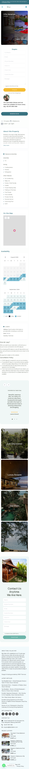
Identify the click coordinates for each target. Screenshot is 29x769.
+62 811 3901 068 (8, 724)
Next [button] (8, 384)
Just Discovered (14, 444)
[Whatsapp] (3, 765)
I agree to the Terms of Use (11, 86)
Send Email (14, 637)
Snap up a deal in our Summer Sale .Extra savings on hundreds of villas (14, 2)
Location (7, 326)
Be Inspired (14, 537)
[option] (14, 402)
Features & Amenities (11, 154)
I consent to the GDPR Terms (12, 633)
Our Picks (14, 506)
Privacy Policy (20, 766)
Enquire (14, 89)
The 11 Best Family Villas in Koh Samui (11, 697)
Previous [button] (4, 384)
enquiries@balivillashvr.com (11, 727)
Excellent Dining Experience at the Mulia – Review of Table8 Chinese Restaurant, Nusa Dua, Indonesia (14, 701)
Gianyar (5, 16)
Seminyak (13, 736)
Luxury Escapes (15, 475)
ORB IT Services (22, 674)
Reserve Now (14, 113)
